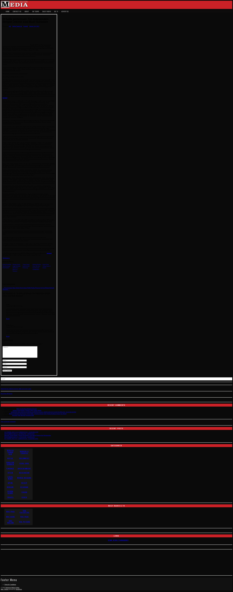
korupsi (5, 98)
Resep (24, 483)
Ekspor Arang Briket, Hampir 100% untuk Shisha (27, 410)
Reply (8, 319)
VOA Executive (24, 512)
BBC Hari (10, 517)
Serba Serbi (10, 492)
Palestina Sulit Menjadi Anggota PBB (23, 415)
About (27, 11)
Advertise (65, 11)
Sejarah (24, 487)
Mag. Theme (4, 589)
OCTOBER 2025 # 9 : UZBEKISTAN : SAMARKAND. (21, 438)
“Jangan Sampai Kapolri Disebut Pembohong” (26, 266)
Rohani (10, 487)
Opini (10, 483)
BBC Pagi (10, 512)
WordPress (19, 589)
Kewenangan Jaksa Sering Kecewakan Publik (17, 288)
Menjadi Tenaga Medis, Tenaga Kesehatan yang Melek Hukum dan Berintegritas (27, 435)
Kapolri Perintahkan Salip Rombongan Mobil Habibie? (7, 266)
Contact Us (17, 11)
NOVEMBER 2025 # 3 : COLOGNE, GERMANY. (19, 437)
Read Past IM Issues (6, 393)
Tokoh (24, 492)
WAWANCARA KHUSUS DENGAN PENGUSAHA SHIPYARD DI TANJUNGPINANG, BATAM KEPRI (43, 412)
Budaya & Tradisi (24, 452)
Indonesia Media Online (12, 587)
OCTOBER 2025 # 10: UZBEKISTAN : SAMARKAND (21, 432)
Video (24, 497)
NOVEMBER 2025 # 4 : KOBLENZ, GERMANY (19, 434)
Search (3, 376)
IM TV (56, 11)
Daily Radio (46, 11)
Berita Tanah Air (17, 26)
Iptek (10, 473)
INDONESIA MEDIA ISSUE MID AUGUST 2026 (16, 389)
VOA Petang (24, 522)
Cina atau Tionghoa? (118, 540)
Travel (10, 497)
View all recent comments (8, 421)
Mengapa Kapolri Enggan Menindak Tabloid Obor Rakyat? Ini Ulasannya (16, 268)
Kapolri (25, 26)
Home (7, 11)
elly (10, 26)
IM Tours (35, 11)
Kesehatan (24, 473)
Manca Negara (24, 478)
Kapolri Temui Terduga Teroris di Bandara (46, 266)
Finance (10, 468)
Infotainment (24, 468)
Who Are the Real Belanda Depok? (26, 409)
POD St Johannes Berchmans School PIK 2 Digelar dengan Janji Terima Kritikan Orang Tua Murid (37, 414)
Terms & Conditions (10, 584)
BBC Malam (10, 522)
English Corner (10, 463)
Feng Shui (24, 463)
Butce (10, 458)
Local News (10, 478)
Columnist (24, 458)
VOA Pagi (24, 517)
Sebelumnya (6, 258)
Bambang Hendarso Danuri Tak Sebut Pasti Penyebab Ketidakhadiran (37, 267)
